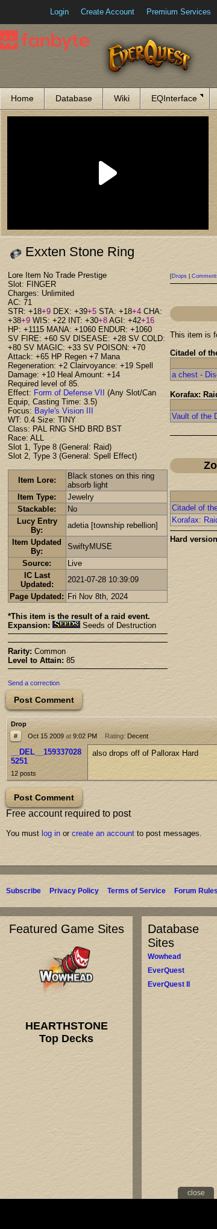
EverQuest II (169, 984)
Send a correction (34, 683)
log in (51, 833)
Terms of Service (136, 891)
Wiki (122, 98)
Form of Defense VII (69, 392)
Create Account (107, 11)
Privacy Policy (74, 891)
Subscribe (23, 891)
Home (22, 98)
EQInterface (174, 98)
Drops (179, 276)
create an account (103, 833)
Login (59, 11)
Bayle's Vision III (63, 410)
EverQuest (166, 970)
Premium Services (178, 11)
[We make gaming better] (38, 12)
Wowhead (164, 956)
